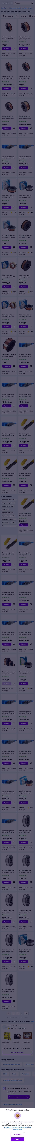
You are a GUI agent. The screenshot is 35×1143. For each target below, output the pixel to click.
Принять (17, 1139)
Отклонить (17, 1134)
